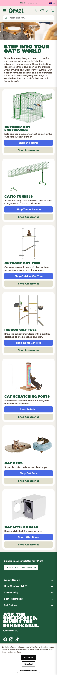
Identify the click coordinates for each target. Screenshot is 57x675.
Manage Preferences (28, 670)
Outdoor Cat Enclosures (17, 128)
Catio (16, 69)
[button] (28, 605)
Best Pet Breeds (13, 598)
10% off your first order (28, 3)
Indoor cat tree (20, 330)
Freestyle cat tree (13, 67)
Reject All (28, 664)
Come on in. (10, 630)
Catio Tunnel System (36, 69)
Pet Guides (10, 605)
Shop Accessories (28, 150)
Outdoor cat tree (22, 263)
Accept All (28, 657)
